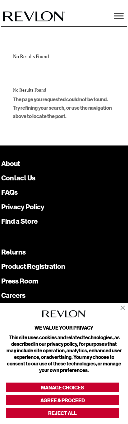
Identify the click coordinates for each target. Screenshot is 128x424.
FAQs (9, 192)
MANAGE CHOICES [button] (62, 387)
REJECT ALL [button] (62, 413)
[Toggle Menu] (119, 16)
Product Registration (33, 266)
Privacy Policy (22, 206)
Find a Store (19, 221)
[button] (122, 308)
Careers (13, 295)
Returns (13, 252)
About (10, 163)
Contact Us (18, 178)
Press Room (19, 281)
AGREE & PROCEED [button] (62, 400)
